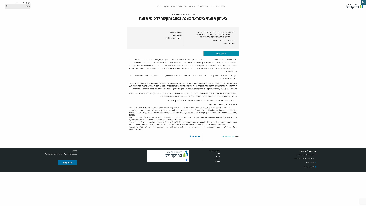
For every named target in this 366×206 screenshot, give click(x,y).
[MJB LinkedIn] (28, 3)
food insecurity (229, 136)
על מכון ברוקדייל (219, 6)
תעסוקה (214, 40)
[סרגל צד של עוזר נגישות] (363, 2)
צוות (219, 154)
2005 (225, 43)
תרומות (158, 6)
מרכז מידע (182, 6)
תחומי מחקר (203, 6)
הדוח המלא (221, 54)
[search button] (7, 6)
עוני (223, 136)
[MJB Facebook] (26, 3)
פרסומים (192, 6)
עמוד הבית (192, 14)
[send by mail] (196, 136)
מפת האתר (217, 159)
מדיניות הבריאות (175, 14)
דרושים (174, 6)
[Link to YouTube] (23, 3)
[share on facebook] (190, 136)
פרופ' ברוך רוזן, (216, 32)
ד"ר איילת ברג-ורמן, (218, 34)
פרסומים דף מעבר (214, 151)
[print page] (199, 136)
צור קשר (166, 6)
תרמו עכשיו (67, 163)
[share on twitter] (193, 136)
